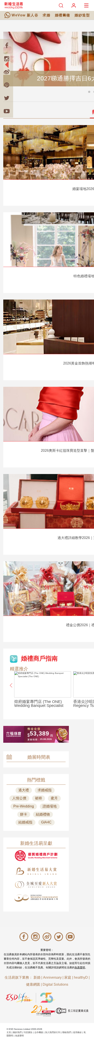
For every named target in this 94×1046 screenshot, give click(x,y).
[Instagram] (6, 58)
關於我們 (17, 1032)
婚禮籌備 (62, 15)
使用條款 (77, 1032)
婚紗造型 (82, 15)
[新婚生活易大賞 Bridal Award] (36, 871)
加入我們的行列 (52, 1032)
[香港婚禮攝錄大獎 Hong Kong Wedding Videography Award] (36, 898)
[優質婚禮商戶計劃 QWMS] (36, 855)
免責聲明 (80, 967)
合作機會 (38, 1032)
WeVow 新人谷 (25, 15)
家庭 (67, 977)
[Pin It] (6, 84)
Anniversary (52, 977)
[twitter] (6, 98)
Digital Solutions (55, 984)
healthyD (81, 977)
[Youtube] (6, 111)
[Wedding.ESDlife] (13, 5)
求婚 (46, 15)
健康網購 (33, 984)
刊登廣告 (28, 1032)
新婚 (36, 977)
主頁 (9, 1032)
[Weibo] (6, 71)
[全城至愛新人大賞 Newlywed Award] (36, 884)
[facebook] (6, 45)
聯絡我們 (66, 1032)
